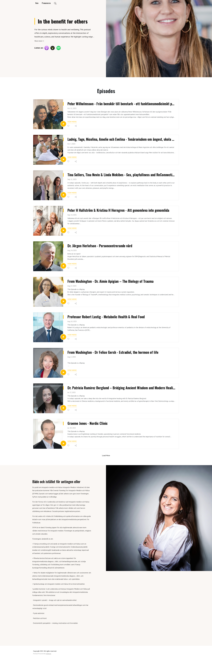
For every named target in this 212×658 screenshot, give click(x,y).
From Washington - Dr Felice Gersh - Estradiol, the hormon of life (112, 352)
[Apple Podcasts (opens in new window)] (46, 48)
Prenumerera (46, 3)
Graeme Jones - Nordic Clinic (87, 423)
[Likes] (68, 126)
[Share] (76, 126)
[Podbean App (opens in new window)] (52, 48)
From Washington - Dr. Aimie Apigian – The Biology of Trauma (110, 281)
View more (72, 122)
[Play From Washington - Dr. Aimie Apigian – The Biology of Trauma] (63, 301)
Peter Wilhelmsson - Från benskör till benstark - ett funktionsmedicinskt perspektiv (121, 103)
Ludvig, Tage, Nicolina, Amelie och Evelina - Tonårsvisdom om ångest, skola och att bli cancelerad (121, 139)
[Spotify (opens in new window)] (58, 48)
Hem (36, 3)
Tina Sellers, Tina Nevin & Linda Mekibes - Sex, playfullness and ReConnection (121, 174)
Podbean (48, 653)
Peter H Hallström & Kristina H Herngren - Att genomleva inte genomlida (118, 210)
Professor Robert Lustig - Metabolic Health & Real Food (106, 316)
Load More (106, 455)
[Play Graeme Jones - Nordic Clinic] (63, 443)
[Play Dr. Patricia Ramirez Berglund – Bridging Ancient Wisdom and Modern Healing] (63, 408)
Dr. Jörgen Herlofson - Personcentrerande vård (99, 245)
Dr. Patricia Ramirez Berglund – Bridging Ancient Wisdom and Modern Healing (121, 387)
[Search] (55, 3)
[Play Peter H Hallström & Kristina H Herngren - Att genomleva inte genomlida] (63, 230)
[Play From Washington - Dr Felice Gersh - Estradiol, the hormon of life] (63, 372)
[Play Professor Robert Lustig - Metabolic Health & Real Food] (63, 337)
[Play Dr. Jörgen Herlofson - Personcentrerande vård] (63, 266)
